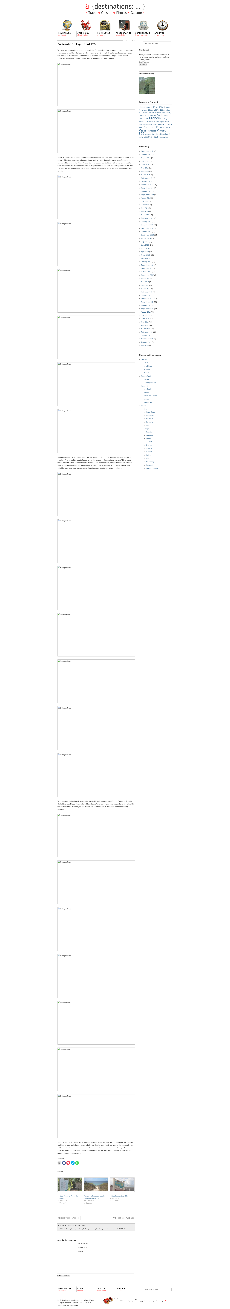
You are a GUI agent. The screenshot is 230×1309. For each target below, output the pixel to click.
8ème (141, 110)
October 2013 (146, 232)
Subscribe (121, 1289)
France (77, 1225)
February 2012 (146, 292)
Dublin (160, 115)
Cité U (149, 115)
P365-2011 (150, 127)
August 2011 (146, 312)
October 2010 (146, 342)
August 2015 (146, 158)
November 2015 (147, 151)
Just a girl (83, 34)
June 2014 (145, 205)
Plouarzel (109, 1229)
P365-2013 (164, 127)
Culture (144, 360)
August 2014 (146, 198)
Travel (83, 1225)
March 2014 (145, 215)
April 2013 (145, 252)
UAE (148, 425)
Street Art (148, 137)
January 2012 (146, 295)
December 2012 (147, 265)
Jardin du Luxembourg (154, 122)
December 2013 (147, 225)
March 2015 (145, 175)
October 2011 (146, 305)
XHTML (70, 1305)
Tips (145, 472)
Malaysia (165, 122)
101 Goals (142, 113)
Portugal (149, 465)
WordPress (89, 1300)
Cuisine (146, 379)
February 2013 (146, 258)
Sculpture (164, 134)
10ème (145, 110)
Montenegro (150, 462)
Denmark (149, 435)
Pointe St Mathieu (120, 1229)
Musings (155, 124)
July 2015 (144, 161)
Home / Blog (64, 34)
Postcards (151, 131)
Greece (149, 448)
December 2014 (147, 185)
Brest (68, 1229)
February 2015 (146, 178)
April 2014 (145, 211)
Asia (163, 113)
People (146, 373)
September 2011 (147, 309)
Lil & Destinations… (66, 1300)
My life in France (165, 124)
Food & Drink (146, 376)
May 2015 (145, 168)
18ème (168, 110)
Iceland (149, 452)
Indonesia (150, 415)
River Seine (156, 134)
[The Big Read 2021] (147, 85)
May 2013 (145, 248)
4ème (149, 107)
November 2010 (147, 339)
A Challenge (103, 34)
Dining (153, 115)
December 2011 (147, 299)
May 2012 (145, 282)
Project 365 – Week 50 (123, 1218)
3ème (145, 107)
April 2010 (145, 345)
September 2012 (147, 275)
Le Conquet (100, 1229)
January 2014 (146, 221)
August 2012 (146, 278)
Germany (149, 445)
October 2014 (146, 191)
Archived (159, 34)
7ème (167, 107)
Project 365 (148, 402)
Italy (147, 458)
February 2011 (146, 332)
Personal (144, 386)
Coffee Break (142, 34)
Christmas (142, 115)
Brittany (86, 1229)
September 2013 (147, 235)
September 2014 (147, 195)
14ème (157, 110)
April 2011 (145, 325)
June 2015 (145, 164)
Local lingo (148, 366)
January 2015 (146, 181)
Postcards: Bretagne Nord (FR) (77, 44)
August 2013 (146, 238)
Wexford (167, 137)
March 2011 (145, 329)
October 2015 (146, 154)
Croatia (149, 432)
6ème (161, 107)
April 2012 (145, 285)
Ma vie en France (150, 396)
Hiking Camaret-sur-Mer (119, 1196)
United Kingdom (152, 468)
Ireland (143, 121)
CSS (76, 1305)
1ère (141, 107)
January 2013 (146, 262)
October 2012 (146, 272)
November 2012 (147, 268)
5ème (155, 107)
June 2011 (145, 319)
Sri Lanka (149, 422)
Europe (71, 1225)
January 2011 (146, 335)
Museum (149, 124)
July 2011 (144, 315)
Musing (146, 399)
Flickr (80, 1289)
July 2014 (144, 201)
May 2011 (145, 322)
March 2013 (145, 255)
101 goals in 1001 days (153, 112)
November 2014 (147, 188)
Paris (143, 130)
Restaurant (148, 134)
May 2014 (145, 208)
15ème (162, 110)
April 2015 (145, 171)
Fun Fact (147, 392)
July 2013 (144, 242)
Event (146, 363)
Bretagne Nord (76, 1229)
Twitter (101, 1289)
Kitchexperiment (150, 383)
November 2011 (147, 302)
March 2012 (145, 288)
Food (146, 118)
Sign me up (143, 64)
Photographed (124, 34)
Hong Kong (163, 119)
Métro (140, 127)
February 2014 (146, 218)
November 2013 (147, 228)
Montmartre (143, 124)
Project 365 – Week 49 (69, 1218)
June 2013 (145, 245)
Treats (162, 137)
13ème (150, 110)
